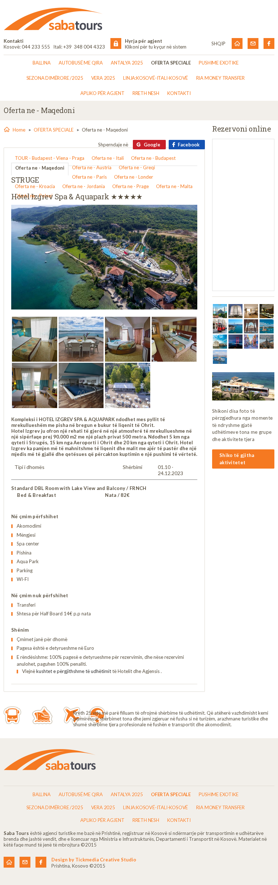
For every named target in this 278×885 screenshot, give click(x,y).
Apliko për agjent (102, 93)
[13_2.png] (251, 342)
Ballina (42, 63)
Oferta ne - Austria (91, 167)
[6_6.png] (220, 326)
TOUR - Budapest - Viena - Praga (49, 158)
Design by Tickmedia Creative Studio (93, 860)
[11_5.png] (235, 342)
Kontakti (178, 93)
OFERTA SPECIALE (171, 63)
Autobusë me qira (81, 63)
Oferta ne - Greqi (137, 167)
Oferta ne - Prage (130, 186)
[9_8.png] (267, 326)
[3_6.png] (235, 311)
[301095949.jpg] (127, 339)
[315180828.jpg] (127, 385)
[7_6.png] (235, 326)
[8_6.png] (251, 326)
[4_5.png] (251, 311)
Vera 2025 (103, 78)
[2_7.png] (220, 311)
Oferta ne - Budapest (153, 158)
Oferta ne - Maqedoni (39, 168)
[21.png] (220, 357)
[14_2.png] (267, 342)
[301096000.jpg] (174, 339)
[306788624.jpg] (81, 385)
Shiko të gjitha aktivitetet (236, 458)
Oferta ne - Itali (108, 158)
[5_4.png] (267, 311)
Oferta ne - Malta (174, 186)
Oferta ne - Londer (133, 177)
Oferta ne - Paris (89, 177)
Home (19, 130)
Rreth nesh (145, 93)
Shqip (218, 43)
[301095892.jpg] (81, 339)
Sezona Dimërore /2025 (54, 78)
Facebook (188, 145)
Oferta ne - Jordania (83, 186)
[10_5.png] (220, 342)
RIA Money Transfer (220, 78)
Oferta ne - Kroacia (35, 186)
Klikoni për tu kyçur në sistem (155, 47)
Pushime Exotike (218, 63)
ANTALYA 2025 (127, 63)
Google (152, 145)
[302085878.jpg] (34, 385)
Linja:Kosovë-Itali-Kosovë (155, 78)
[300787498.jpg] (34, 339)
